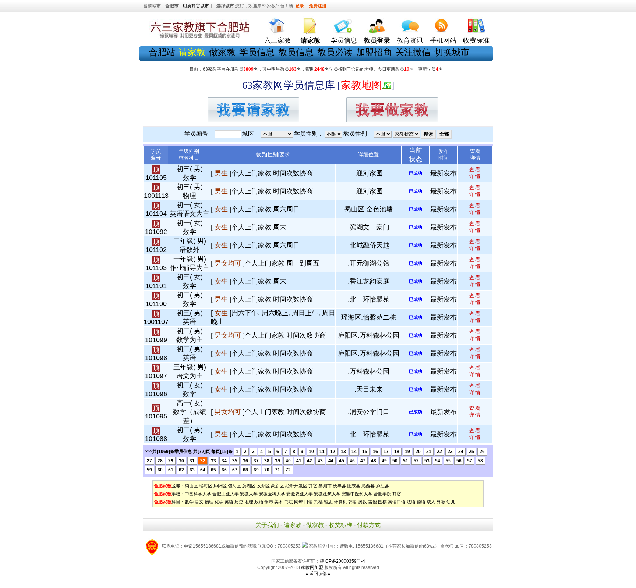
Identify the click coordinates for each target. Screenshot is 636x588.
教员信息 (296, 52)
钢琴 (268, 502)
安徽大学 (249, 493)
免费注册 (317, 5)
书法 (288, 502)
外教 (441, 502)
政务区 (263, 485)
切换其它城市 (196, 5)
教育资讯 (410, 40)
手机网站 (443, 40)
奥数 (362, 502)
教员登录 (377, 40)
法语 (411, 502)
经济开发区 (296, 485)
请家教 (292, 525)
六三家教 (277, 40)
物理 (209, 502)
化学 (219, 502)
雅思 (328, 502)
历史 (238, 502)
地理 (248, 502)
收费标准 (476, 40)
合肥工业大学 (225, 493)
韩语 (352, 502)
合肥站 (162, 52)
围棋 (382, 502)
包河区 (234, 485)
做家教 (222, 52)
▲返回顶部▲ (318, 573)
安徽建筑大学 (327, 493)
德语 (421, 502)
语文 (199, 502)
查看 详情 (475, 173)
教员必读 (335, 52)
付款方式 (369, 525)
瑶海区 (205, 485)
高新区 (277, 485)
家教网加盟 (312, 567)
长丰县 (339, 485)
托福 (318, 502)
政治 (258, 502)
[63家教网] (198, 37)
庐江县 (382, 485)
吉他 (372, 502)
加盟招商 (374, 52)
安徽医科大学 (272, 493)
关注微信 (413, 52)
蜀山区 (191, 485)
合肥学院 (382, 493)
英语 (229, 502)
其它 (312, 485)
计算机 (340, 502)
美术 (278, 502)
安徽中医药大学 (357, 493)
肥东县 (353, 485)
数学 (189, 502)
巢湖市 (325, 485)
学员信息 (344, 40)
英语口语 (397, 502)
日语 (308, 502)
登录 (299, 5)
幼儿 (450, 502)
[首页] (277, 24)
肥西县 (368, 485)
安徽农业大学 (299, 493)
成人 (431, 502)
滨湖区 (248, 485)
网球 (298, 502)
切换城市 (452, 52)
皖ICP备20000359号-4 (342, 561)
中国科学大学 (198, 493)
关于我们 (267, 525)
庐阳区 (220, 485)
